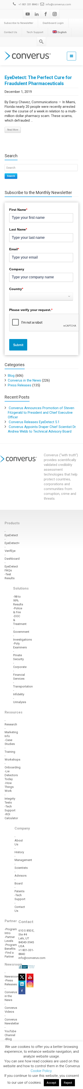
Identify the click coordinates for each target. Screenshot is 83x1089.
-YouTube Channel (10, 1031)
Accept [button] (51, 1082)
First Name (18, 209)
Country (16, 289)
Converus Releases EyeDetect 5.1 (34, 422)
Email (14, 249)
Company (16, 269)
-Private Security (18, 655)
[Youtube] (27, 14)
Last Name (18, 229)
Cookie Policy (41, 1071)
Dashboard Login (53, 23)
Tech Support (35, 32)
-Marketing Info (11, 732)
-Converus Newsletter (12, 1019)
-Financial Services (19, 674)
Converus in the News (24, 380)
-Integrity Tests (10, 798)
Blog (11, 375)
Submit (18, 345)
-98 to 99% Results (18, 600)
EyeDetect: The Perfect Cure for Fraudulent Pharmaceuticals (38, 80)
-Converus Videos (11, 1007)
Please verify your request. (30, 310)
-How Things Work (9, 787)
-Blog (8, 1039)
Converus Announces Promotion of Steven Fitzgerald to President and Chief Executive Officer (41, 412)
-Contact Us (20, 906)
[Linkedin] (36, 14)
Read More (12, 129)
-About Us (19, 840)
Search (11, 176)
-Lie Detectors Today (11, 775)
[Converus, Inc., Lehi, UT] (27, 966)
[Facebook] (45, 14)
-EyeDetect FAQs (11, 566)
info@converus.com (58, 4)
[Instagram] (54, 14)
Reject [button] (68, 1082)
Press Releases (19, 385)
